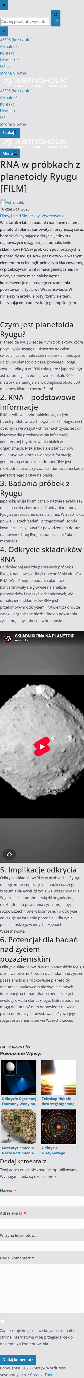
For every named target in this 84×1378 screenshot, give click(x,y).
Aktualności (10, 97)
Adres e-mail (13, 1213)
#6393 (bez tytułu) (16, 90)
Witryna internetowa (18, 1235)
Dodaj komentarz (17, 1258)
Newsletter (9, 110)
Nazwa (8, 1190)
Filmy (4, 215)
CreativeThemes (44, 1374)
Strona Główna (13, 124)
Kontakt (7, 104)
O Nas (5, 117)
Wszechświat (53, 215)
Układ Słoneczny (25, 215)
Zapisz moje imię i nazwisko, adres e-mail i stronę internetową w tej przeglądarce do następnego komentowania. (37, 1337)
